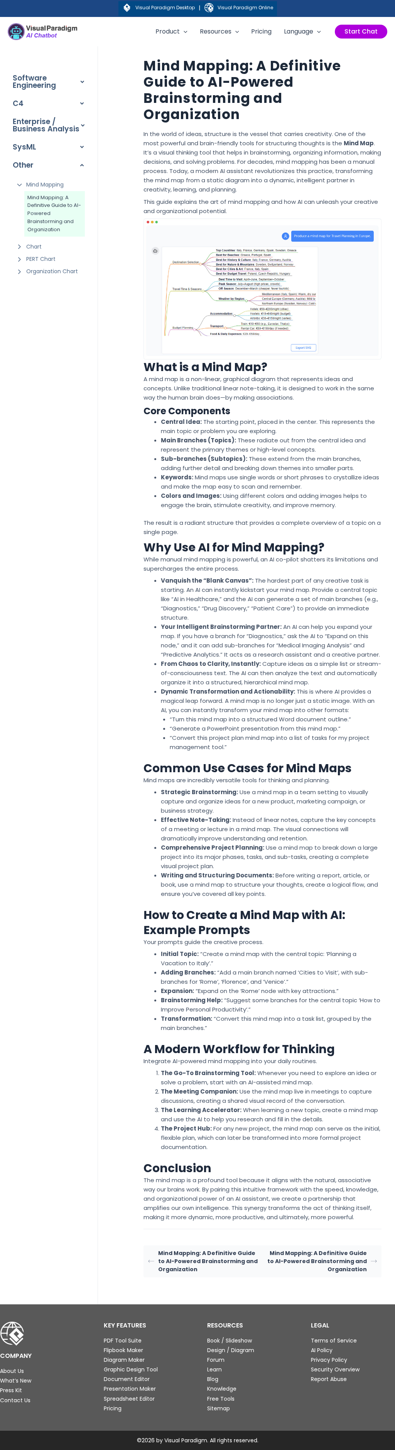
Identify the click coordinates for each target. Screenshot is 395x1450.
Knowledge (221, 1389)
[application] (183, 31)
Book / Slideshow (229, 1340)
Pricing (261, 31)
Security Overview (335, 1369)
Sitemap (218, 1408)
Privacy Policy (329, 1360)
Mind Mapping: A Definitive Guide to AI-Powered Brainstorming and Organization (54, 213)
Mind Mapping (45, 184)
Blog (212, 1379)
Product (167, 31)
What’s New (15, 1380)
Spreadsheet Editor (129, 1399)
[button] (361, 32)
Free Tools (221, 1399)
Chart (34, 246)
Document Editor (127, 1379)
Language (298, 31)
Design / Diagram (230, 1350)
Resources (215, 31)
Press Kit (11, 1390)
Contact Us (15, 1400)
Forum (216, 1360)
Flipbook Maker (123, 1350)
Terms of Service (334, 1340)
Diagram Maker (124, 1360)
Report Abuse (329, 1379)
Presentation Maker (130, 1389)
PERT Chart (41, 259)
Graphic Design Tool (131, 1369)
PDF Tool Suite (123, 1340)
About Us (12, 1371)
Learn (214, 1369)
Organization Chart (52, 271)
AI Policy (322, 1350)
